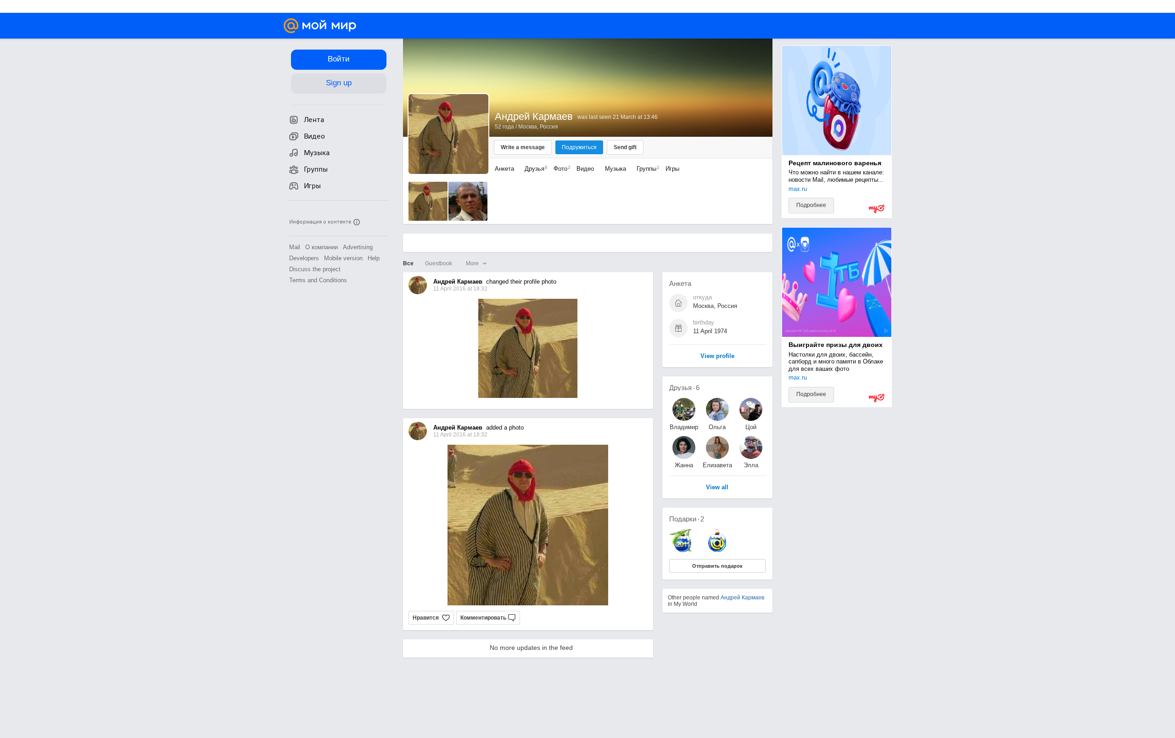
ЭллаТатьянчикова (751, 465)
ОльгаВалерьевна (717, 427)
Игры (672, 168)
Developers (304, 258)
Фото (560, 168)
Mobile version (343, 258)
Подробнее (811, 205)
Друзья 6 (684, 387)
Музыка (615, 168)
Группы (646, 168)
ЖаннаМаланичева (684, 465)
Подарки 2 (686, 519)
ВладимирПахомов (684, 427)
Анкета (504, 168)
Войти (339, 59)
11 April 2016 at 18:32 (460, 434)
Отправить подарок (717, 566)
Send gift (625, 147)
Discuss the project (315, 269)
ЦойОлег (751, 427)
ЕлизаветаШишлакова (717, 465)
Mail (294, 247)
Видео (586, 168)
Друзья (534, 168)
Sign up (339, 82)
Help (374, 258)
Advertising (358, 247)
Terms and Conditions (318, 280)
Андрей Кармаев (742, 597)
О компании (321, 247)
